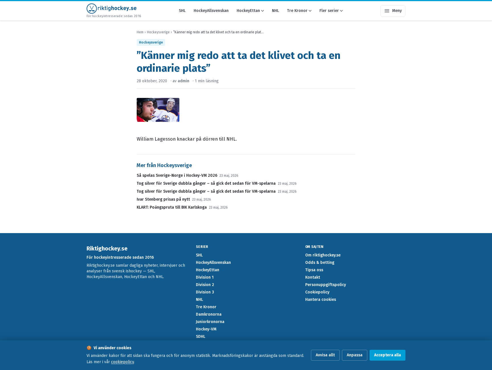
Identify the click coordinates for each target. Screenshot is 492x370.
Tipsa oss (314, 270)
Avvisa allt (325, 355)
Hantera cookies (320, 299)
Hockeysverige (158, 32)
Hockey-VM (206, 329)
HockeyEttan (248, 10)
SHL (182, 10)
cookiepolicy (122, 361)
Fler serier (329, 10)
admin (183, 81)
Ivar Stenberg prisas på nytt (163, 199)
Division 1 (205, 277)
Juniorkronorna (210, 321)
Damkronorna (209, 314)
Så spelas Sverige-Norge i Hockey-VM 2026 (177, 175)
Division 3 (205, 292)
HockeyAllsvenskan (211, 10)
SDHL (200, 336)
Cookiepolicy (317, 292)
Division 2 (205, 284)
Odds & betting (319, 262)
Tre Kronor (297, 10)
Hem (140, 32)
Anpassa (354, 355)
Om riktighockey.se (323, 255)
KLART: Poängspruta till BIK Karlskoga (172, 207)
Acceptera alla (387, 355)
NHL (275, 10)
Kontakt (312, 277)
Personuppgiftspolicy (325, 284)
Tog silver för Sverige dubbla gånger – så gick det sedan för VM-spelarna (206, 183)
